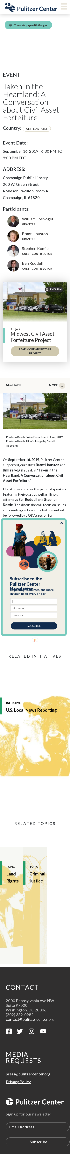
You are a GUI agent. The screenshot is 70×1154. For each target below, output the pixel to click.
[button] (34, 583)
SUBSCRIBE (33, 625)
